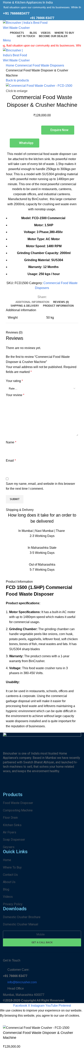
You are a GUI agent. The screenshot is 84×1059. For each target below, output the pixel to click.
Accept (8, 1021)
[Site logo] (27, 25)
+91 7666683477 (16, 13)
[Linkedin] (50, 786)
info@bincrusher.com (22, 982)
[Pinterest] (29, 786)
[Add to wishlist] (18, 1054)
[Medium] (71, 786)
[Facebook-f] (8, 786)
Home (10, 65)
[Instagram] (18, 786)
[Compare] (8, 1054)
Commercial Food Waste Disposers (39, 65)
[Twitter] (60, 786)
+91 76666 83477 (42, 18)
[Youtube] (39, 786)
